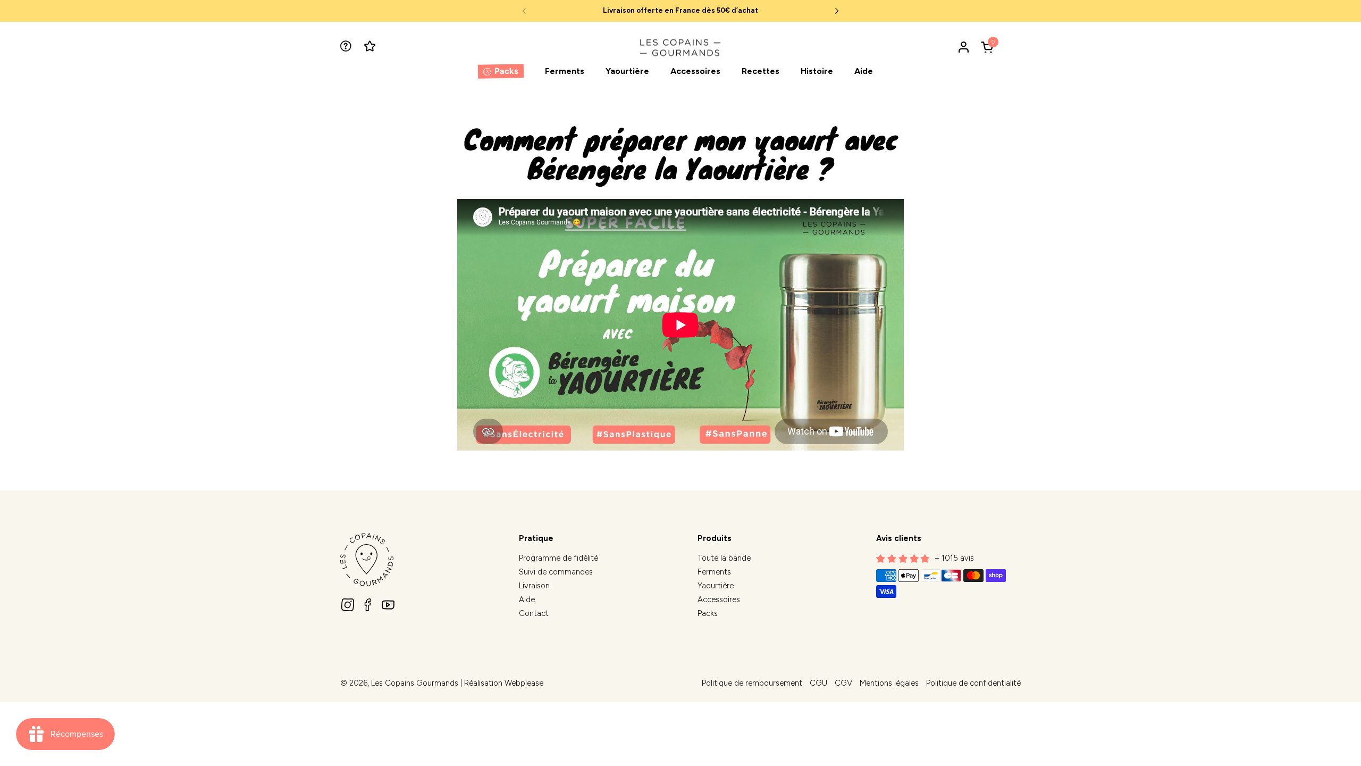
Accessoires (719, 599)
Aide (527, 599)
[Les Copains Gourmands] (680, 47)
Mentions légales (889, 683)
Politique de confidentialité (973, 683)
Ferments (714, 572)
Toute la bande (724, 558)
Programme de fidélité (558, 558)
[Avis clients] (370, 47)
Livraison (534, 585)
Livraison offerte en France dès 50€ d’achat (680, 10)
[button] (989, 47)
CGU (818, 683)
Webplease (524, 683)
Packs (708, 613)
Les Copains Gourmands (414, 683)
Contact (534, 613)
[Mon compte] (963, 47)
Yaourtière (716, 585)
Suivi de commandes (556, 572)
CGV (843, 683)
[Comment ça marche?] (347, 47)
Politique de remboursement (752, 683)
